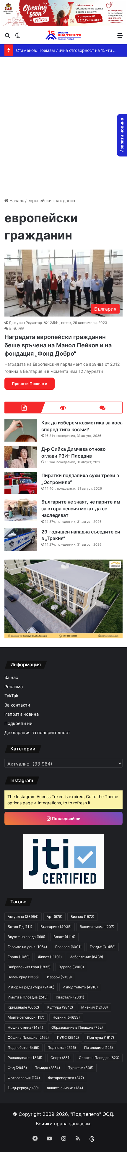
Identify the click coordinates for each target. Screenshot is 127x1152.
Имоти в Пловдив (28, 997)
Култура (60, 1007)
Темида (47, 1067)
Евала (19, 957)
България (55, 926)
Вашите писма (97, 926)
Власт (64, 936)
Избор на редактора (31, 987)
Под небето (23, 1047)
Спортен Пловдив (99, 1057)
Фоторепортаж (66, 1078)
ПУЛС (68, 1037)
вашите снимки (65, 1088)
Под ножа (62, 1047)
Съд (17, 1067)
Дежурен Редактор (25, 322)
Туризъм (80, 1067)
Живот (50, 957)
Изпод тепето (80, 987)
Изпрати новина (21, 714)
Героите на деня (27, 947)
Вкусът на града (26, 936)
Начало (16, 200)
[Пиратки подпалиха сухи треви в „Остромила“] (20, 483)
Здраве (71, 967)
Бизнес (82, 916)
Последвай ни (66, 818)
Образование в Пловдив (77, 1027)
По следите (98, 1047)
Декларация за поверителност (37, 732)
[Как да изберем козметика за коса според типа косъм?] (20, 430)
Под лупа (100, 1037)
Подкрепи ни (18, 723)
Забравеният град (29, 967)
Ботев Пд (20, 926)
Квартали (70, 997)
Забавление (86, 957)
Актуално (23, 916)
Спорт (61, 1057)
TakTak (11, 696)
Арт (54, 916)
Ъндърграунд (23, 1088)
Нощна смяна (25, 1027)
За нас (11, 677)
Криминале (23, 1007)
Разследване (25, 1057)
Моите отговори (26, 1017)
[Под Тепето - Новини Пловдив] (63, 35)
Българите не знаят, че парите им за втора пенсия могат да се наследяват (80, 508)
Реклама (13, 686)
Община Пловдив (28, 1037)
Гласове (68, 947)
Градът (102, 947)
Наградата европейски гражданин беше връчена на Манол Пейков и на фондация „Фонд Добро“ (58, 345)
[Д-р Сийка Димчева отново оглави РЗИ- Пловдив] (20, 457)
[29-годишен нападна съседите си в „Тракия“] (20, 539)
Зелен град (23, 977)
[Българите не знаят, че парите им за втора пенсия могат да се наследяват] (20, 509)
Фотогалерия (24, 1078)
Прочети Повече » (29, 383)
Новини (66, 1017)
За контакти (17, 705)
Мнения (94, 1007)
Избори (59, 977)
